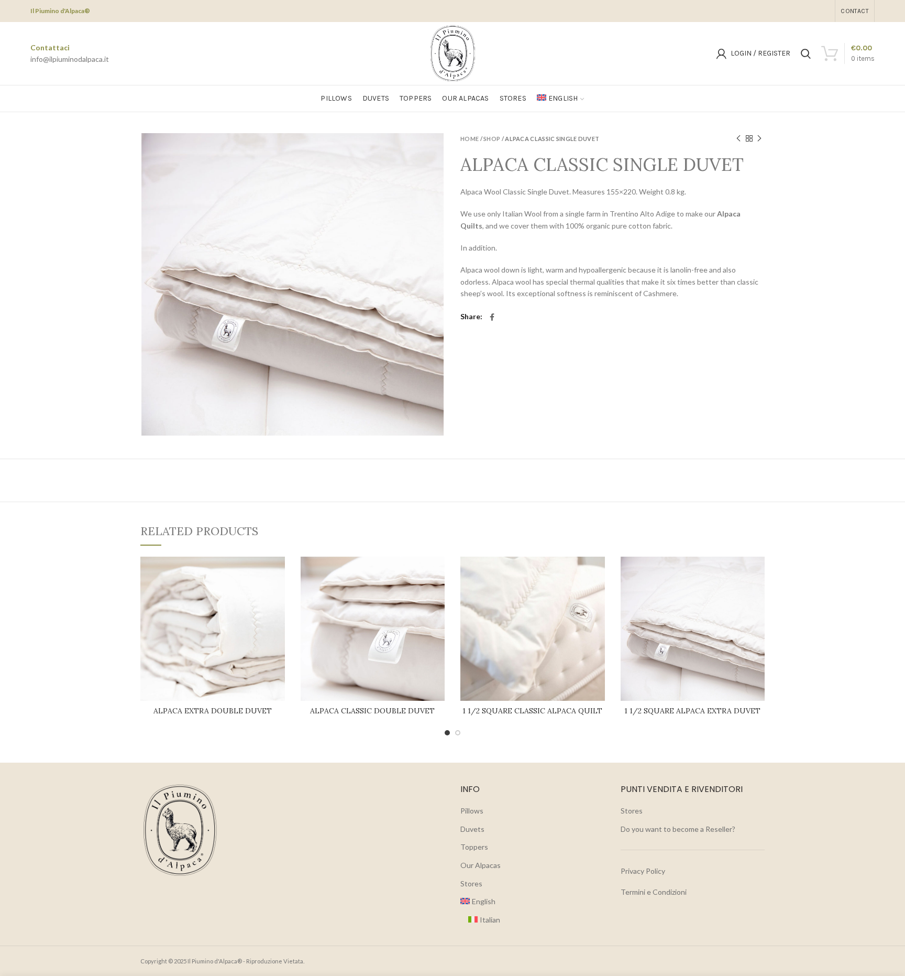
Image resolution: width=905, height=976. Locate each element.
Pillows (471, 810)
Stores (471, 883)
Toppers (474, 846)
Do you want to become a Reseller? (678, 829)
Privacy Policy (643, 870)
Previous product (738, 138)
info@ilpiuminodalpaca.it (69, 59)
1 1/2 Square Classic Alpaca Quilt (532, 710)
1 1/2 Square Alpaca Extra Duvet (692, 710)
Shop (491, 138)
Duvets (472, 829)
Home (469, 138)
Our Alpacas (480, 865)
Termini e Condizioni (654, 891)
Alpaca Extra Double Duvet (212, 710)
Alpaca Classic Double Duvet (372, 710)
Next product (759, 138)
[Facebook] (492, 317)
